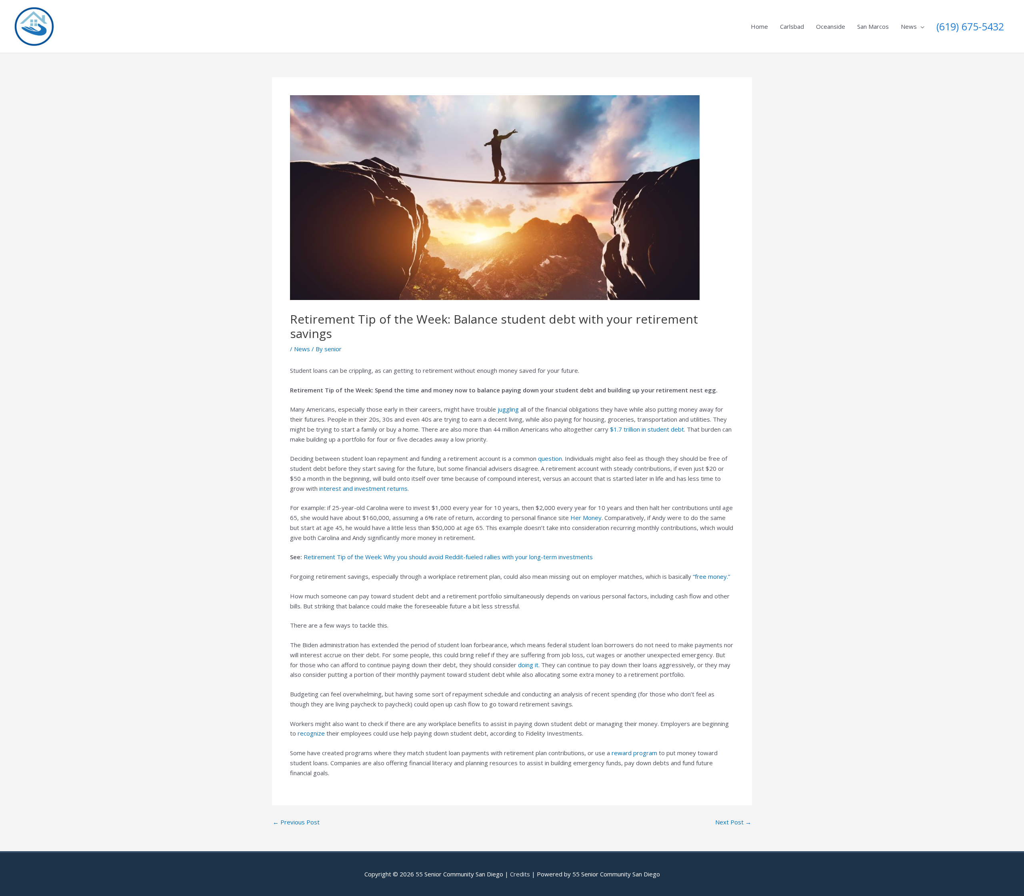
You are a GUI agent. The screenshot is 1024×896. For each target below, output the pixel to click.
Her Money (586, 518)
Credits (520, 874)
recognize (311, 733)
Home (759, 26)
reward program (634, 753)
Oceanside (830, 26)
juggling (508, 409)
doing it (528, 665)
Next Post (733, 822)
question (549, 458)
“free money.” (711, 576)
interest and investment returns (363, 488)
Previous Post (296, 822)
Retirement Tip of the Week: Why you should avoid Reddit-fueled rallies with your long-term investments (448, 557)
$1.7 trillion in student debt (647, 429)
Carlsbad (792, 26)
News (909, 26)
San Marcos (873, 26)
